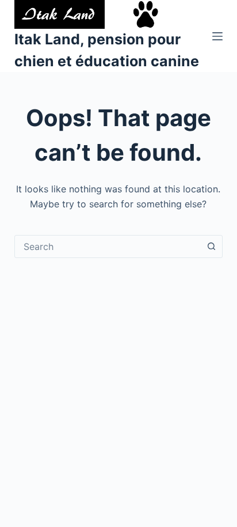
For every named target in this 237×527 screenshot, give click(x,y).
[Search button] (211, 246)
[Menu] (217, 36)
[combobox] (108, 246)
